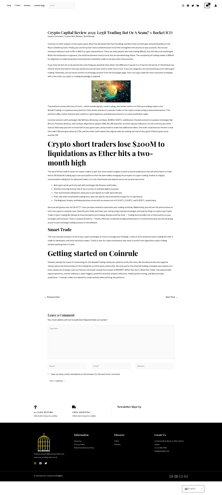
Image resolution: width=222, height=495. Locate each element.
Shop (9, 5)
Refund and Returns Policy (84, 448)
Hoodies (27, 5)
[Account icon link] (216, 5)
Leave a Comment (55, 36)
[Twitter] (193, 5)
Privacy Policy (79, 444)
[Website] (155, 366)
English (191, 489)
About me (78, 441)
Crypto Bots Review (73, 36)
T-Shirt (17, 5)
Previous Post (52, 297)
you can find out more (81, 270)
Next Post (172, 297)
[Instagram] (183, 5)
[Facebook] (188, 5)
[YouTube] (198, 5)
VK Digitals (58, 476)
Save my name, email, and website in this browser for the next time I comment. (85, 374)
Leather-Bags (39, 5)
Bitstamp (59, 127)
